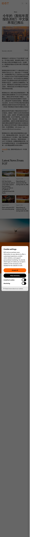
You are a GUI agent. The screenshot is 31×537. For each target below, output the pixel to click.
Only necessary (15, 275)
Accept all (15, 270)
